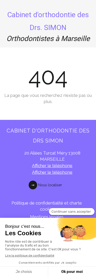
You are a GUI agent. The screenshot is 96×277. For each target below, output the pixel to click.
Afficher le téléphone (52, 165)
